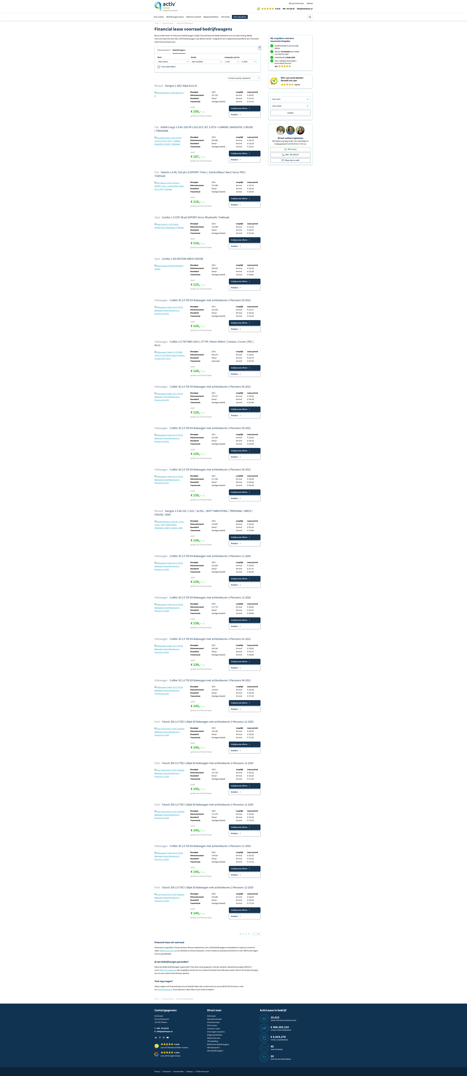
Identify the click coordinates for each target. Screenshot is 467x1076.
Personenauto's (164, 50)
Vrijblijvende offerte (239, 108)
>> (258, 934)
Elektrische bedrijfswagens (218, 1044)
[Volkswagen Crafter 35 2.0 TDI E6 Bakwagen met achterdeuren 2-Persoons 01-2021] (169, 649)
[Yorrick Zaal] (290, 130)
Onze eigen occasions (216, 1031)
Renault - (175, 86)
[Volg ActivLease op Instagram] (163, 1037)
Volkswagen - (202, 300)
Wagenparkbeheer (211, 17)
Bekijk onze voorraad (168, 950)
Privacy (157, 1071)
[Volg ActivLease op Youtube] (167, 1037)
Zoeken (290, 113)
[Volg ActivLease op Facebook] (159, 1037)
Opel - (191, 217)
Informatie (225, 17)
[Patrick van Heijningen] (280, 130)
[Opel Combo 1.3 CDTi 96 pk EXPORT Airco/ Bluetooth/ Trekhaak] (169, 226)
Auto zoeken (159, 17)
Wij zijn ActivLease (296, 3)
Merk (159, 57)
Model (193, 57)
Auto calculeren (239, 17)
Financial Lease (213, 1022)
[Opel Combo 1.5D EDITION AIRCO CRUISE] (169, 267)
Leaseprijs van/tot (232, 57)
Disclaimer (167, 1071)
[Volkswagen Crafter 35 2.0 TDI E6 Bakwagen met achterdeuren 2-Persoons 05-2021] (169, 396)
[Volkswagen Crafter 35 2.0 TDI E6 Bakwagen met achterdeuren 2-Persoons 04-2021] (169, 690)
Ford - (203, 722)
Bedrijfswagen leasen (175, 17)
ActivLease (211, 1016)
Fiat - (203, 129)
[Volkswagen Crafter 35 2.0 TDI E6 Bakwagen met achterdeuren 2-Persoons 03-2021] (169, 310)
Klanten (310, 3)
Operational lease (214, 1019)
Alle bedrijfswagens (215, 1050)
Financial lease (167, 23)
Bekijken (234, 114)
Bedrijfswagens (179, 50)
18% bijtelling (212, 1041)
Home (156, 23)
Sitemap (189, 1071)
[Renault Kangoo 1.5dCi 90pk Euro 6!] (169, 94)
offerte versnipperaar (167, 970)
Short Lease (212, 1025)
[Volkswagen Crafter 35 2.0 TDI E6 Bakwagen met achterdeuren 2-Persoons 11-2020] (169, 566)
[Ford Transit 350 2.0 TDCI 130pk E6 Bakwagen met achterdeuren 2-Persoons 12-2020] (169, 731)
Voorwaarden (178, 1071)
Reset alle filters (260, 47)
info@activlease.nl (305, 8)
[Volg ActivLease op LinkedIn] (155, 1037)
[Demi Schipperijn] (300, 130)
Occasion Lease (213, 1028)
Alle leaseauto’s (213, 1047)
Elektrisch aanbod (193, 17)
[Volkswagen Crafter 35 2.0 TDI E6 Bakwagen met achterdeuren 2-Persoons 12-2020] (169, 607)
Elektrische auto (213, 1038)
